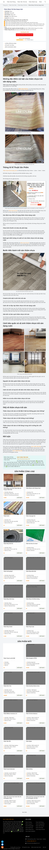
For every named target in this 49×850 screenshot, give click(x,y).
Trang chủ (5, 5)
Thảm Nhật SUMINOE (30, 831)
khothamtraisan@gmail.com (33, 843)
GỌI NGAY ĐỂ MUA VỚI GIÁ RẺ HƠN (24, 34)
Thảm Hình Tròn (7, 686)
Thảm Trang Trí (28, 824)
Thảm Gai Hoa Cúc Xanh (32, 543)
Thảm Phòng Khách (40, 824)
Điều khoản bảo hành (36, 847)
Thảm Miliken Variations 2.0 (10, 713)
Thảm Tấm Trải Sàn (22, 2)
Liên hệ (44, 847)
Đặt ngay (19, 497)
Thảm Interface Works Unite (32, 686)
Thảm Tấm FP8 (7, 741)
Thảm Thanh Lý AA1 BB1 (9, 658)
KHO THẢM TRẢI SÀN (36, 446)
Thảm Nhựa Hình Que (9, 599)
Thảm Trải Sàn (28, 822)
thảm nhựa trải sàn (23, 89)
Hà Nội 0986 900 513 (31, 841)
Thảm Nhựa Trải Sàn (22, 5)
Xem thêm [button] (24, 812)
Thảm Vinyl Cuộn (30, 626)
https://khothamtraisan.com (23, 459)
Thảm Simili (6, 516)
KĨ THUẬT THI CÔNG (9, 45)
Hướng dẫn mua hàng (15, 847)
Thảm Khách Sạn (33, 2)
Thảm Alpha (29, 741)
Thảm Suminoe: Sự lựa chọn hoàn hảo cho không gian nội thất (35, 797)
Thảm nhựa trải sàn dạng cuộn (10, 170)
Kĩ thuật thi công (26, 847)
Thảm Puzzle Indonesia (9, 769)
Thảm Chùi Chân (12, 5)
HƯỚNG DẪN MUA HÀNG (10, 43)
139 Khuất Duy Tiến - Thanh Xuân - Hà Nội (36, 839)
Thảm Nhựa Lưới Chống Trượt (33, 488)
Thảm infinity (29, 769)
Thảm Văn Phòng (11, 2)
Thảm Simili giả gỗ (8, 571)
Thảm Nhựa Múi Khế (31, 571)
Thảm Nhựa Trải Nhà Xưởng (33, 599)
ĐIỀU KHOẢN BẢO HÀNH (10, 47)
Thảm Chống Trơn (29, 829)
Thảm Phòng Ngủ (29, 825)
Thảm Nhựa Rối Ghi (8, 543)
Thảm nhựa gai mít (30, 516)
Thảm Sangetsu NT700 (31, 658)
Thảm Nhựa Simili (8, 626)
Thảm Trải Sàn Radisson (31, 713)
